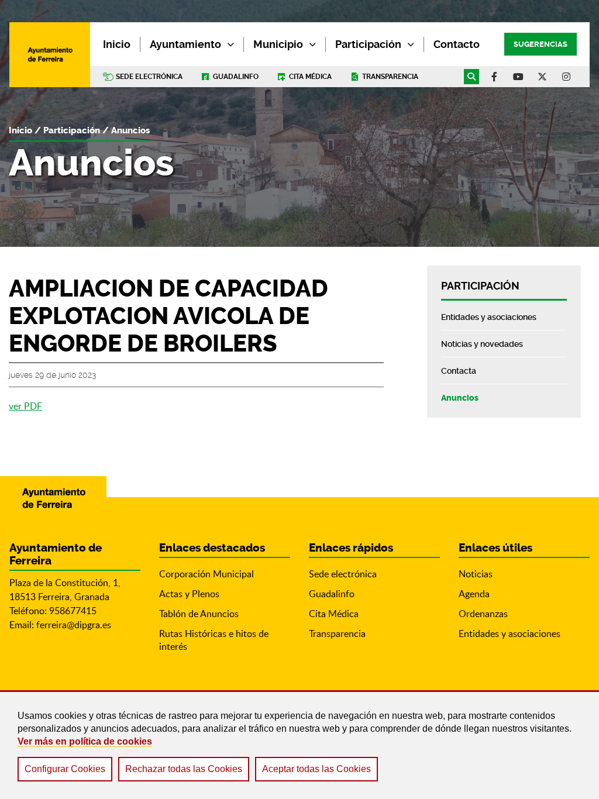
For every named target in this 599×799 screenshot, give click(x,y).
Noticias (476, 573)
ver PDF (25, 405)
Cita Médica (334, 613)
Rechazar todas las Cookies (183, 769)
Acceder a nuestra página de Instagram (566, 76)
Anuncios (130, 130)
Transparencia (390, 77)
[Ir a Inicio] (50, 54)
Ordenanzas (483, 613)
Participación (368, 44)
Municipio (278, 44)
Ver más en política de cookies (85, 741)
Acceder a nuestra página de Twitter (542, 76)
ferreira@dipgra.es (73, 624)
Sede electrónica (149, 77)
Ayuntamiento (185, 44)
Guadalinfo (236, 77)
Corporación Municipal (206, 573)
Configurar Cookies (65, 769)
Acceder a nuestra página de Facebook (494, 76)
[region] (299, 744)
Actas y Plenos (189, 593)
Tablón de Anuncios (199, 613)
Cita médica (310, 77)
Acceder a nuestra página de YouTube (518, 76)
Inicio (20, 130)
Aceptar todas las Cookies (316, 769)
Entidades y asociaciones (509, 633)
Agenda (474, 593)
